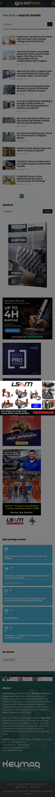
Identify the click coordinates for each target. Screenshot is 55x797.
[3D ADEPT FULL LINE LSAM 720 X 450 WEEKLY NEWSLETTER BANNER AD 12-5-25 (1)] (27, 414)
